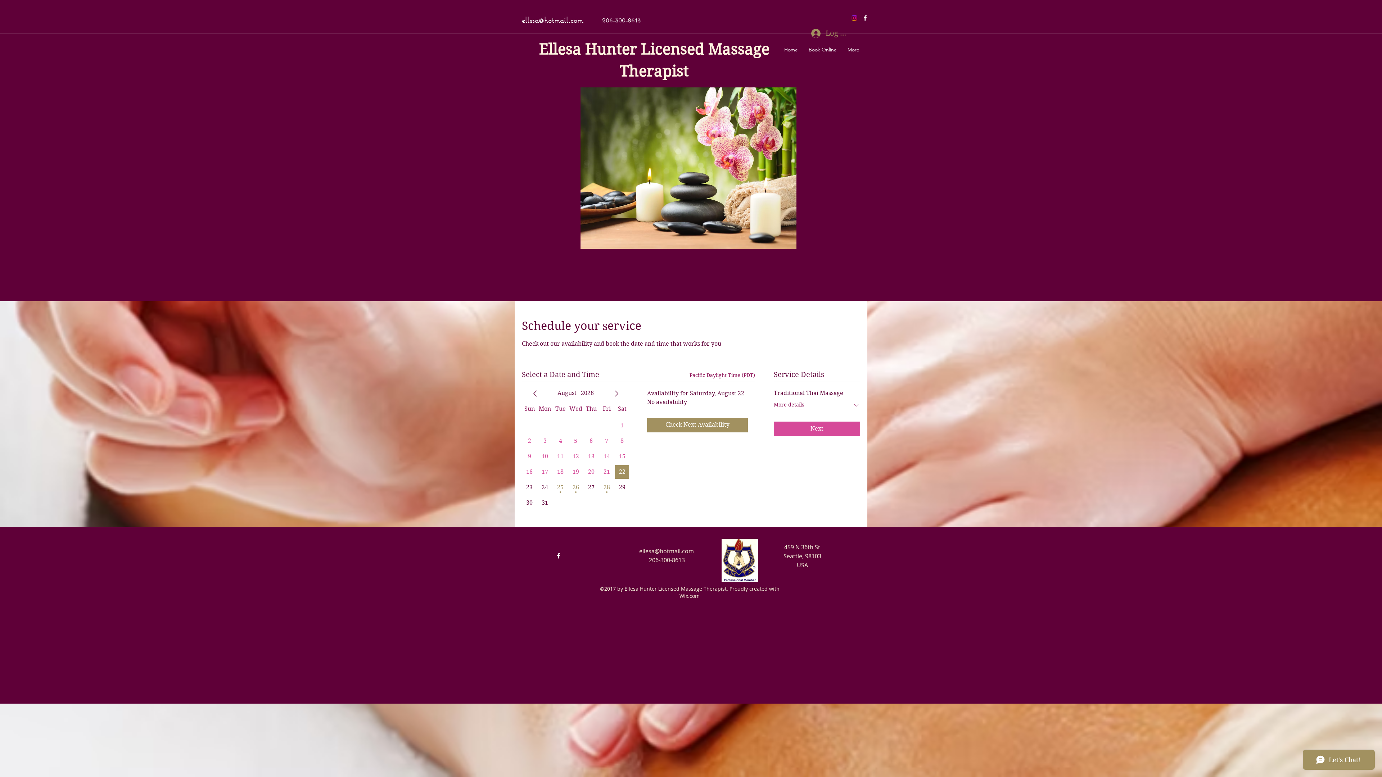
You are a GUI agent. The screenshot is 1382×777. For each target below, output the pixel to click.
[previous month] (535, 393)
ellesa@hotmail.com (552, 20)
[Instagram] (854, 18)
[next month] (616, 393)
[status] (722, 375)
